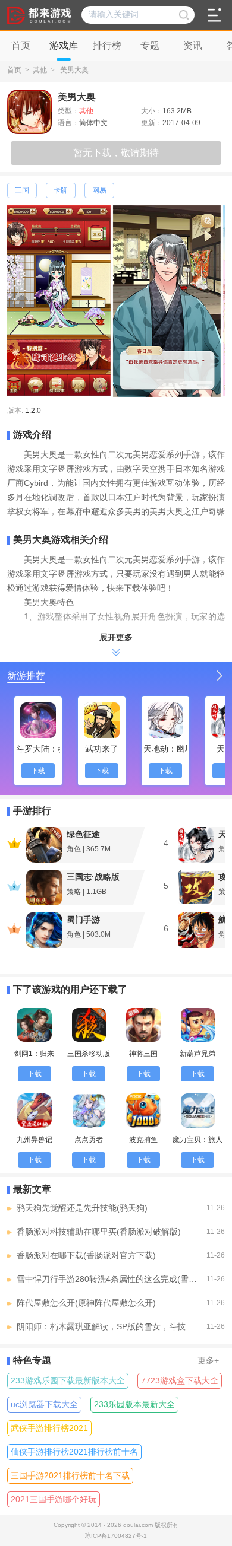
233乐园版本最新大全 (134, 1404)
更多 (208, 1360)
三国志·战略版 (93, 877)
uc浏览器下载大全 (44, 1404)
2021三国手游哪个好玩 (53, 1499)
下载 (38, 770)
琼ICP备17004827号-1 (116, 1535)
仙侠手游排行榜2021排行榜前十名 (74, 1451)
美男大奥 (74, 70)
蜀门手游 (83, 919)
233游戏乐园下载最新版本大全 (68, 1380)
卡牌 (61, 190)
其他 (40, 70)
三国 (22, 190)
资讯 (192, 45)
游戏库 (63, 45)
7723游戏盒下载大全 (179, 1380)
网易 (99, 190)
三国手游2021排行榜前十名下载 (70, 1475)
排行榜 (107, 45)
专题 (149, 45)
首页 (14, 70)
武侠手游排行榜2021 (49, 1428)
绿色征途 (83, 834)
